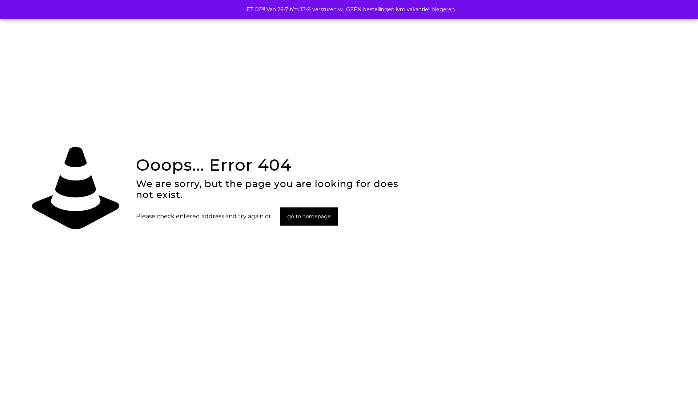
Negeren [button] (443, 9)
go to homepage (309, 216)
